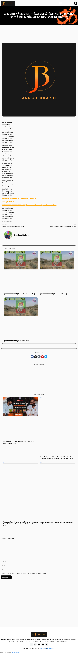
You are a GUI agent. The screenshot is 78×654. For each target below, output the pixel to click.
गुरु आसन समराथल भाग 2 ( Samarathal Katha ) (17, 341)
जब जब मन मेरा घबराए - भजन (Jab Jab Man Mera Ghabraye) (19, 198)
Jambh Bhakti (42, 648)
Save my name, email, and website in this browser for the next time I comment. (25, 573)
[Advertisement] (41, 32)
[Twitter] (45, 356)
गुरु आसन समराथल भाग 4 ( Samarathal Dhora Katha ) (19, 294)
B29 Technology (15, 652)
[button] (60, 3)
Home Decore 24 (51, 648)
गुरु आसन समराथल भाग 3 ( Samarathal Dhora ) (53, 294)
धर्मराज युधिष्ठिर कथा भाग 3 (9, 201)
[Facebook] (32, 356)
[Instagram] (35, 356)
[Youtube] (42, 356)
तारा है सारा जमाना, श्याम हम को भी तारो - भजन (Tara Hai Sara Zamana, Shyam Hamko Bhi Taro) (29, 205)
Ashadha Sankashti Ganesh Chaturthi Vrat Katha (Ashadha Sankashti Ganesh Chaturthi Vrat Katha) (56, 457)
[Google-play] (39, 356)
